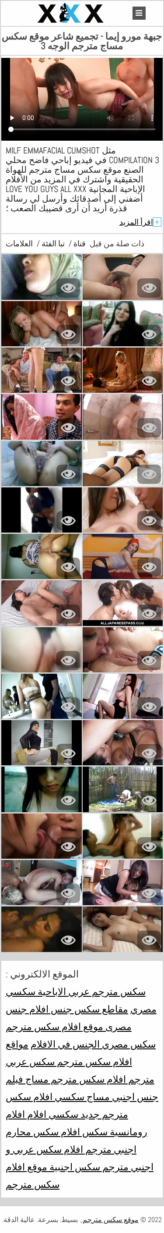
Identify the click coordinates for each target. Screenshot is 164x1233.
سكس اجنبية (73, 1167)
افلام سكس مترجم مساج (74, 1079)
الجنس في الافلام (65, 1044)
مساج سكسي (81, 1097)
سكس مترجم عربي (106, 991)
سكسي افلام (51, 1114)
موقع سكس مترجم (110, 1219)
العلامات (19, 243)
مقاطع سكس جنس (88, 1009)
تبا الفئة (52, 243)
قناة (79, 243)
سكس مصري (128, 1044)
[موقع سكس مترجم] (71, 13)
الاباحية (50, 991)
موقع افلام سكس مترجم (54, 1026)
